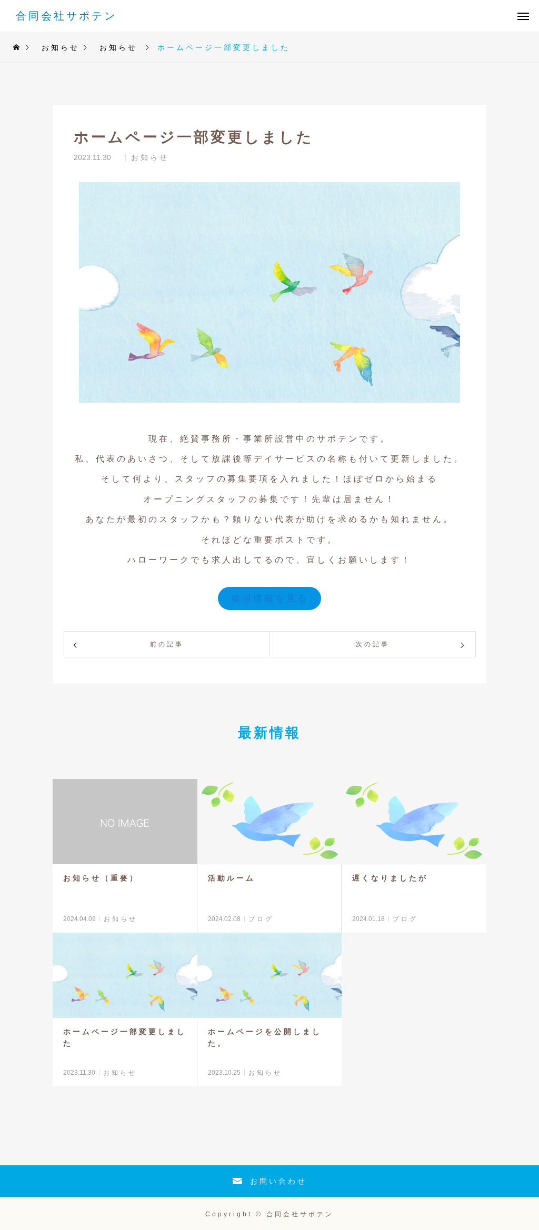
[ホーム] (17, 47)
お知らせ (150, 157)
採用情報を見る (269, 599)
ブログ (261, 919)
